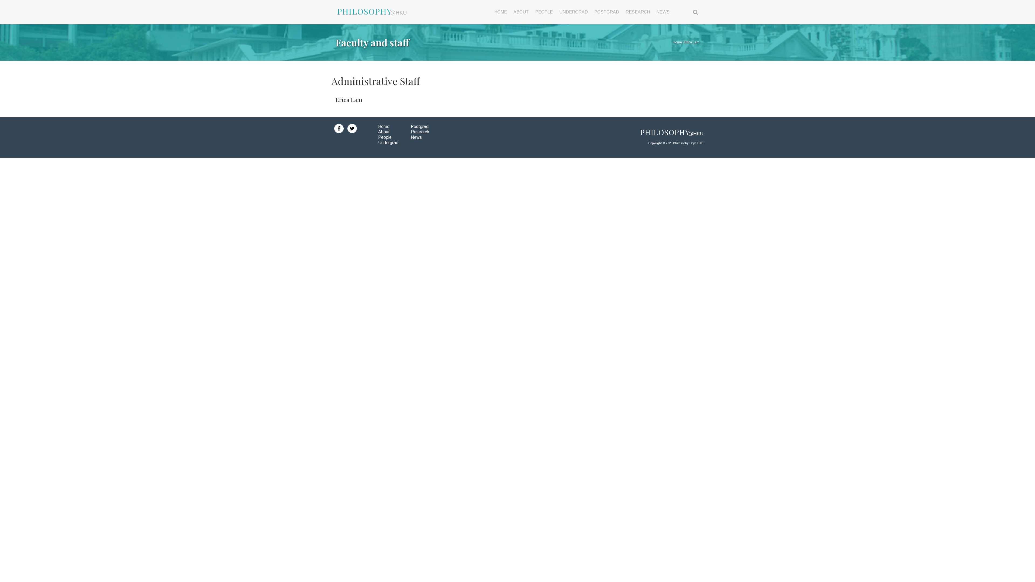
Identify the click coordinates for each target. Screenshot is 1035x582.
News (416, 137)
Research (420, 132)
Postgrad (420, 126)
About (384, 132)
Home (383, 126)
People (385, 137)
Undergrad (388, 142)
